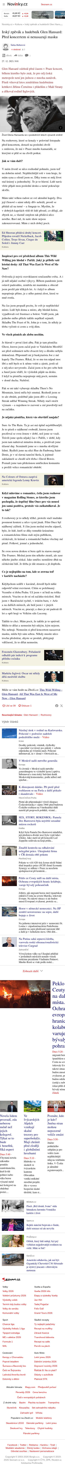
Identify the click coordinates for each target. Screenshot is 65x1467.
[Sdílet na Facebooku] (56, 705)
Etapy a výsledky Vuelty (46, 1295)
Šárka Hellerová (18, 44)
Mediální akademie (15, 1448)
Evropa (22, 765)
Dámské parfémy (34, 1423)
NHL (5, 1346)
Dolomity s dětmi (11, 1379)
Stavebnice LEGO (15, 1423)
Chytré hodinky (45, 1428)
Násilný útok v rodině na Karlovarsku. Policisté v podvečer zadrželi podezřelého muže (41, 733)
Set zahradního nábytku (44, 1407)
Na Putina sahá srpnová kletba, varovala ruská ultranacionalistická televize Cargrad (38, 942)
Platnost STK (40, 1379)
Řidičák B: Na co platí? (45, 1370)
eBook (9, 55)
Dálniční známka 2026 (45, 1361)
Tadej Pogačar (41, 1304)
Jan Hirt (38, 1300)
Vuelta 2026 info (42, 1291)
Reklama (33, 1445)
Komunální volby (11, 1313)
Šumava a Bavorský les (14, 1366)
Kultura (5, 247)
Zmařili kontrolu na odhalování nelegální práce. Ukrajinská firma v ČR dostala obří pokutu (38, 851)
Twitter (23, 1445)
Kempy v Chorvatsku (13, 1357)
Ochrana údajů (49, 1448)
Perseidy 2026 (23, 1392)
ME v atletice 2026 (12, 1337)
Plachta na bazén (36, 1402)
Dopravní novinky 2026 (45, 1366)
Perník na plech (42, 1346)
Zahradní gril (26, 1413)
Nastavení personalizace (42, 1451)
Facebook (12, 1445)
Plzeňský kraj (25, 859)
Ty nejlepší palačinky (44, 1324)
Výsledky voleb (10, 1300)
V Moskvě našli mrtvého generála (38, 760)
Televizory (30, 1428)
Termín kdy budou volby (14, 1304)
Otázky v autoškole (43, 1374)
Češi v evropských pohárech (31, 1397)
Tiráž (52, 1445)
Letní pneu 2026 (42, 1357)
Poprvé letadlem (11, 1361)
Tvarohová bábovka (44, 1337)
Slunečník (12, 1407)
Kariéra (44, 1445)
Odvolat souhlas (19, 1451)
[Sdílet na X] (61, 705)
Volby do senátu (10, 1308)
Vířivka (38, 1413)
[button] (32, 114)
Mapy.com (30, 1387)
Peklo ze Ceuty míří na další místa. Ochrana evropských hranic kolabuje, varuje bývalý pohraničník (40, 881)
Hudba (22, 828)
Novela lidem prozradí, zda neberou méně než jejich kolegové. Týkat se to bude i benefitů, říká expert (8, 1132)
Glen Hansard (31, 715)
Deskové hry (16, 1428)
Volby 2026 (8, 1291)
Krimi (21, 741)
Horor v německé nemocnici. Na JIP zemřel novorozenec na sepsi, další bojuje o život (40, 911)
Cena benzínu (40, 1392)
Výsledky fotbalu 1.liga (14, 1328)
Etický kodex (33, 1448)
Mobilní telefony (44, 1418)
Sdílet (20, 55)
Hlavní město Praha (27, 798)
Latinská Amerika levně (14, 1374)
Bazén (22, 1402)
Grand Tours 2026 (43, 1313)
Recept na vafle (42, 1341)
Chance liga (8, 1324)
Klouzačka (24, 1407)
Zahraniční (23, 950)
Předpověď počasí (47, 1387)
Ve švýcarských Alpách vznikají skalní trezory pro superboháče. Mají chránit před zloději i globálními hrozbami (32, 1134)
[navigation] (3, 4)
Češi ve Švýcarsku (12, 1370)
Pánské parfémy (31, 1433)
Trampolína (53, 1402)
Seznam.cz (46, 4)
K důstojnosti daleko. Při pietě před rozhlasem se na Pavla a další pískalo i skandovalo (40, 790)
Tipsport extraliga (11, 1333)
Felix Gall (39, 1308)
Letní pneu (51, 1423)
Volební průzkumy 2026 (14, 1295)
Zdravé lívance (41, 1333)
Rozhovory (46, 715)
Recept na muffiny (43, 1328)
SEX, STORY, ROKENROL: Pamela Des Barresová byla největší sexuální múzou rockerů (40, 820)
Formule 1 (8, 1341)
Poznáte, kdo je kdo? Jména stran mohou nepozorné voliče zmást (55, 1125)
